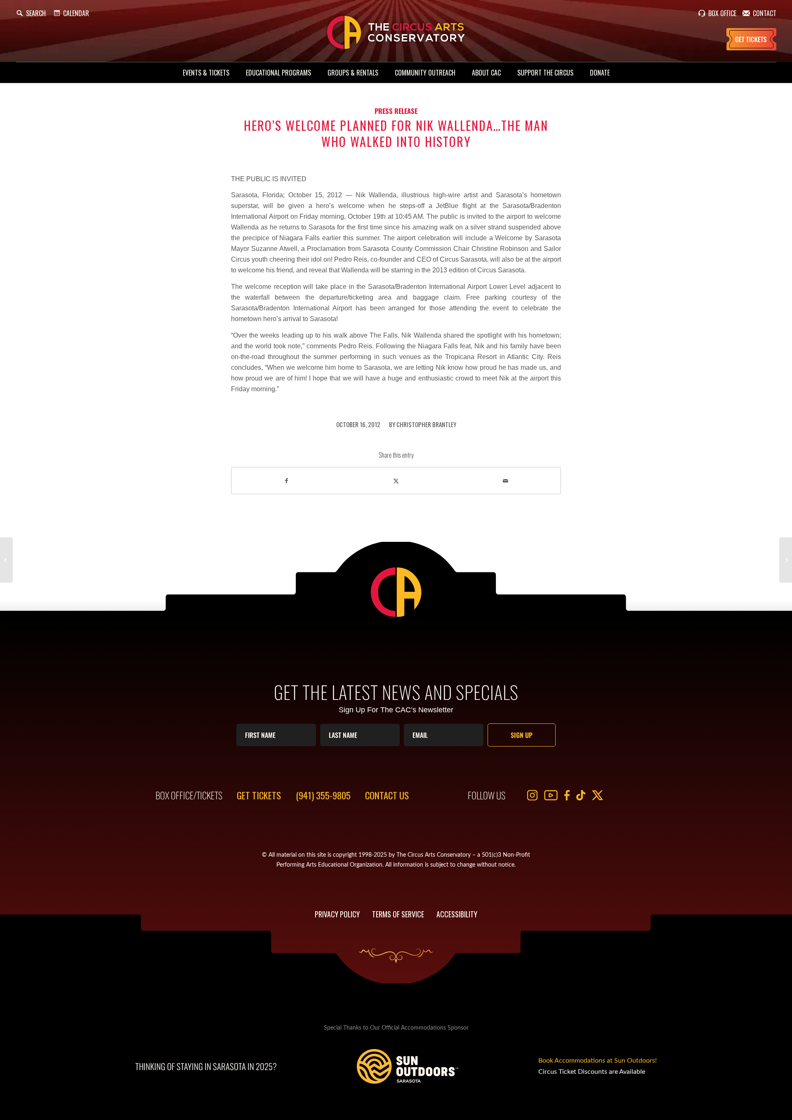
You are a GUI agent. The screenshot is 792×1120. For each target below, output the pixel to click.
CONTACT (764, 13)
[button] (31, 13)
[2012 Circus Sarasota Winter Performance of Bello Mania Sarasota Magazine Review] (6, 560)
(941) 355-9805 (323, 795)
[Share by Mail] (505, 481)
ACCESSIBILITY (456, 914)
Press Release (396, 111)
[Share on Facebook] (286, 481)
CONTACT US (387, 795)
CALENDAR (76, 13)
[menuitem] (206, 72)
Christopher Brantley (426, 424)
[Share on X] (396, 481)
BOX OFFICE (722, 13)
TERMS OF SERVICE (398, 914)
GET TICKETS (259, 795)
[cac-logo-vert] (396, 32)
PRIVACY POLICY (337, 914)
